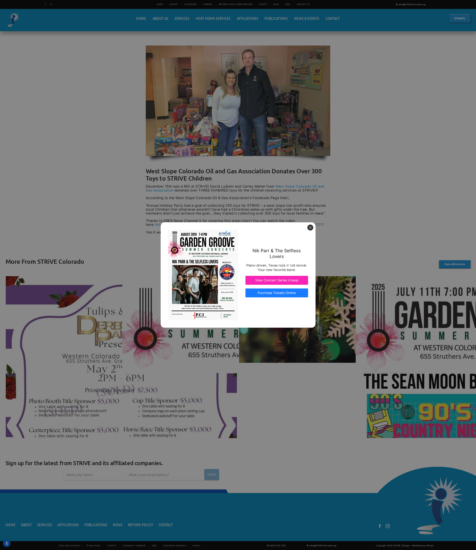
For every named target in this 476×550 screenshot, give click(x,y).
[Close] (310, 228)
